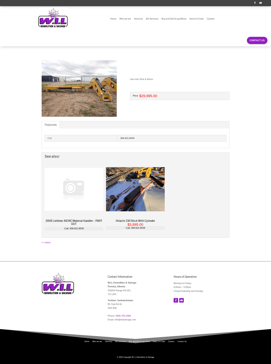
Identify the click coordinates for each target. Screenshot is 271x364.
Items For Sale (196, 19)
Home (113, 19)
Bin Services (152, 19)
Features (51, 125)
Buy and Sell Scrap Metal (173, 19)
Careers (211, 19)
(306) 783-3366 (123, 316)
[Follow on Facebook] (255, 3)
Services (138, 19)
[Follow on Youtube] (260, 3)
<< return (46, 242)
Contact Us (257, 40)
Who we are (125, 19)
